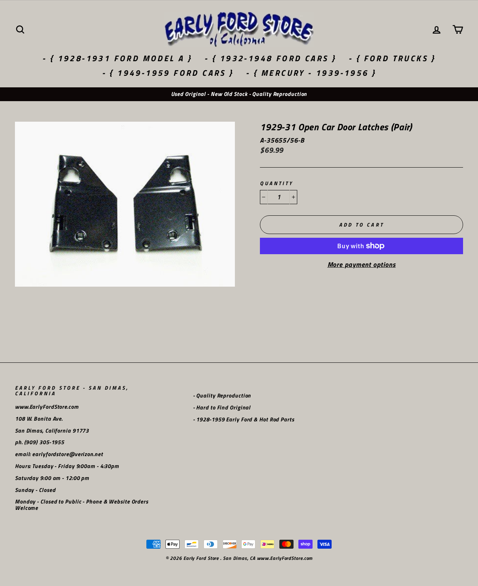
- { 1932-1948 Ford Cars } (270, 58)
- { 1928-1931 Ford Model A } (117, 58)
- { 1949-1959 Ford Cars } (167, 72)
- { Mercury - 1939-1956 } (311, 72)
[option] (239, 94)
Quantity (276, 183)
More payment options (362, 264)
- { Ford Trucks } (392, 58)
